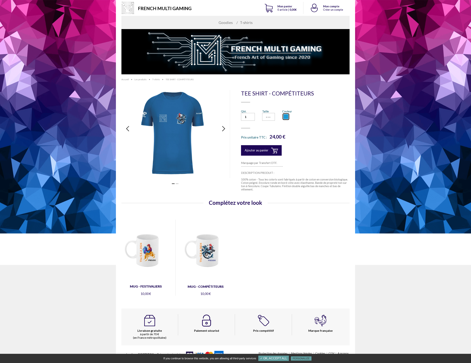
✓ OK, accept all (273, 358)
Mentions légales (301, 353)
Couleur (287, 111)
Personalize (301, 358)
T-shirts (246, 22)
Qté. (243, 111)
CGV (331, 353)
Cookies (320, 353)
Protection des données (273, 353)
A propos (343, 353)
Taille (265, 111)
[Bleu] (286, 116)
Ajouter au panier (256, 150)
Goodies (226, 22)
